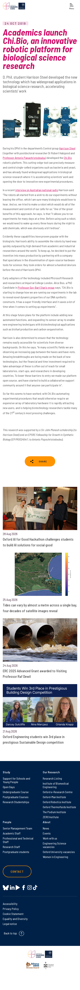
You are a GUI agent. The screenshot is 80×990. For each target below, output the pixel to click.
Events (47, 833)
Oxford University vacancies (59, 852)
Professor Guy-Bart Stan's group (36, 287)
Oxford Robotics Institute (57, 802)
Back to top (10, 933)
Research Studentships (16, 802)
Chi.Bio (68, 157)
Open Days (9, 787)
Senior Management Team (17, 828)
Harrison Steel (67, 148)
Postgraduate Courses (15, 797)
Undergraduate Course (16, 792)
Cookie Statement (13, 913)
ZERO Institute (51, 817)
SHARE (43, 461)
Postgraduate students (16, 852)
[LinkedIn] (12, 887)
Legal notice (10, 923)
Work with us (50, 838)
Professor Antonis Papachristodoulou (24, 157)
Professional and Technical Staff (18, 840)
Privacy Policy (11, 908)
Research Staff (11, 847)
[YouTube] (18, 887)
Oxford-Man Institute (54, 797)
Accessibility (10, 903)
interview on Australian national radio (36, 190)
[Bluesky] (6, 888)
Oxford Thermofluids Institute (59, 807)
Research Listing (52, 778)
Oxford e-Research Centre (58, 792)
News (46, 828)
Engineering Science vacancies (54, 845)
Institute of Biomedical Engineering (56, 785)
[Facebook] (23, 887)
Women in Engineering (55, 857)
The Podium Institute (54, 812)
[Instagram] (29, 887)
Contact (17, 871)
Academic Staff (11, 833)
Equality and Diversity (15, 918)
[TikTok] (35, 887)
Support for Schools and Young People (16, 780)
